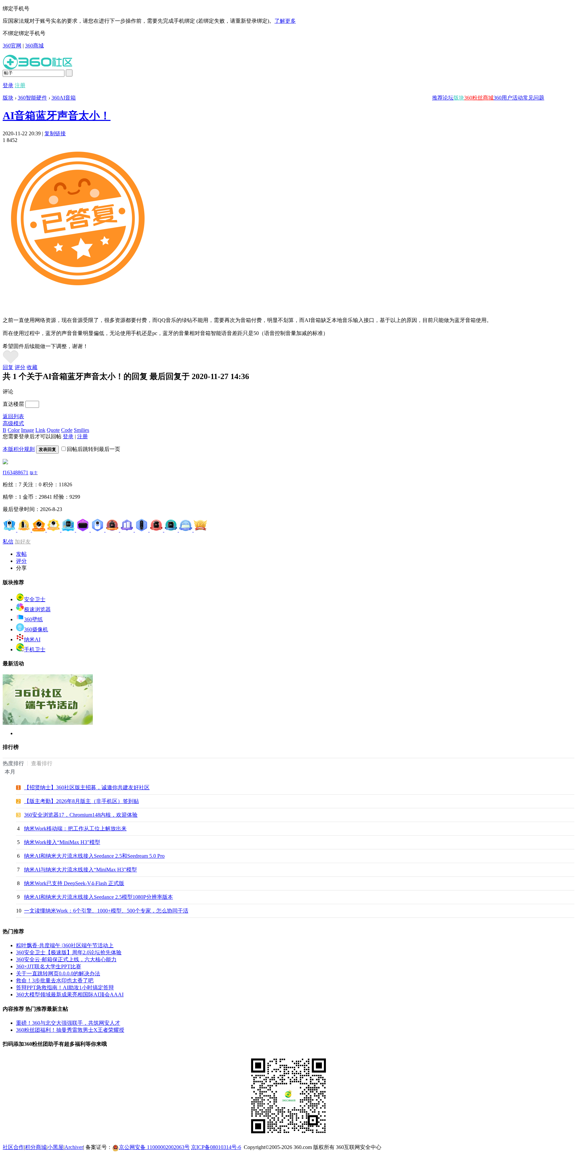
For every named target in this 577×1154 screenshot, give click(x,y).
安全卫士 (34, 599)
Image (27, 430)
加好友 (23, 541)
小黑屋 (55, 1147)
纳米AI (32, 639)
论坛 (448, 98)
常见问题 (533, 98)
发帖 (21, 554)
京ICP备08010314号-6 (216, 1147)
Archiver (73, 1147)
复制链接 (55, 133)
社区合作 (13, 1147)
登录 (8, 85)
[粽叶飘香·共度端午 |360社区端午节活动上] (48, 723)
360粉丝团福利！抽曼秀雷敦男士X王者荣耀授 (70, 1030)
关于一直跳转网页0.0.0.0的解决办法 (58, 973)
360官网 (12, 45)
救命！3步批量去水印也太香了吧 (54, 980)
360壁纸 (33, 619)
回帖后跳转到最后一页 (93, 449)
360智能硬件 (32, 98)
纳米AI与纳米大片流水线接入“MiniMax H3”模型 (80, 869)
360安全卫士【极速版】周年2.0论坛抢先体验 (69, 952)
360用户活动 (508, 98)
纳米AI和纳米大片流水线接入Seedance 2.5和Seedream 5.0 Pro (94, 856)
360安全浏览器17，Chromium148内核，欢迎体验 (81, 815)
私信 (8, 541)
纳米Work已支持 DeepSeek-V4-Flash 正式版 (74, 883)
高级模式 (13, 423)
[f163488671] (5, 462)
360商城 (34, 45)
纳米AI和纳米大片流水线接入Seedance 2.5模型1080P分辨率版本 (98, 897)
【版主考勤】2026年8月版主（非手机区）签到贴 (81, 801)
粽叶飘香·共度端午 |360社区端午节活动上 (65, 945)
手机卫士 (34, 649)
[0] (11, 362)
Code (66, 430)
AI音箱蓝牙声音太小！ (57, 116)
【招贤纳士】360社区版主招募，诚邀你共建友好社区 (87, 787)
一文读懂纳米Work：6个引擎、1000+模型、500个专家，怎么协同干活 (106, 911)
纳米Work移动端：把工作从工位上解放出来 (75, 828)
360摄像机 (36, 629)
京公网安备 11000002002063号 (154, 1147)
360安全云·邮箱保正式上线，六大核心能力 (66, 959)
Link (40, 430)
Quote (53, 430)
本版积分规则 (19, 449)
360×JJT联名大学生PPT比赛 (48, 966)
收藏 (32, 367)
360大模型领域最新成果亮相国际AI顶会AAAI (70, 994)
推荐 (437, 98)
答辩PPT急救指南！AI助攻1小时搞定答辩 (65, 987)
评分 (20, 367)
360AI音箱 (63, 98)
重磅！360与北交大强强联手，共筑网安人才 (68, 1023)
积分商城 (35, 1147)
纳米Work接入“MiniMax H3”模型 (62, 842)
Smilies (81, 430)
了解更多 (285, 21)
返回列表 (13, 416)
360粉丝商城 (479, 98)
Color (14, 430)
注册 (20, 85)
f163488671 (15, 472)
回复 (8, 367)
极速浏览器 (37, 609)
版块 (458, 98)
